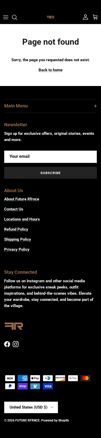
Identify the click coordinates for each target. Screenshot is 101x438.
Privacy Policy (17, 249)
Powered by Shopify (55, 420)
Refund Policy (16, 229)
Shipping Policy (17, 239)
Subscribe (50, 173)
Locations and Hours (22, 219)
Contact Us (13, 209)
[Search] (17, 17)
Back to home (50, 70)
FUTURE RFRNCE (27, 420)
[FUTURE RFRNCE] (50, 17)
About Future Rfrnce (21, 199)
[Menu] (5, 17)
